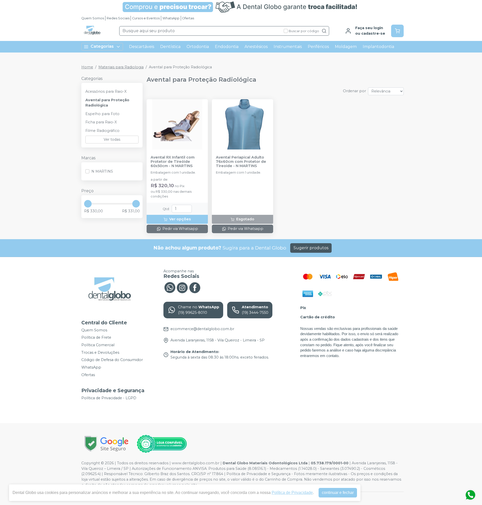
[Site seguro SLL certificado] (106, 444)
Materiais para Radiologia (121, 67)
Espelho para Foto (102, 114)
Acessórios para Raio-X (106, 91)
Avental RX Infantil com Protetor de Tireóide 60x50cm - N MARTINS (173, 161)
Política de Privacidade (292, 492)
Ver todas (112, 139)
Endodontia (226, 46)
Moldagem (346, 46)
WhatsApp (170, 18)
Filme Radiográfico (102, 130)
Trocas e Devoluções (100, 352)
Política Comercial (97, 345)
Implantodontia (378, 46)
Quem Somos (92, 18)
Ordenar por (354, 91)
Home (87, 67)
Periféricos (318, 46)
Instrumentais (288, 46)
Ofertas (188, 18)
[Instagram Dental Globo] (182, 287)
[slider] (88, 204)
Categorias (102, 46)
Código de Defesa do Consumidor (112, 360)
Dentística (170, 46)
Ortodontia (198, 46)
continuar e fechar (338, 492)
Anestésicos (256, 46)
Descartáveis (141, 46)
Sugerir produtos (310, 247)
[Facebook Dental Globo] (195, 287)
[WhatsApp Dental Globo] (169, 287)
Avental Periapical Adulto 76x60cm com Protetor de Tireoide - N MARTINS (241, 161)
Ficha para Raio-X (101, 122)
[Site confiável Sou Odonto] (162, 443)
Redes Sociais (118, 18)
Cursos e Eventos (146, 18)
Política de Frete (96, 337)
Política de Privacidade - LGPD (108, 398)
